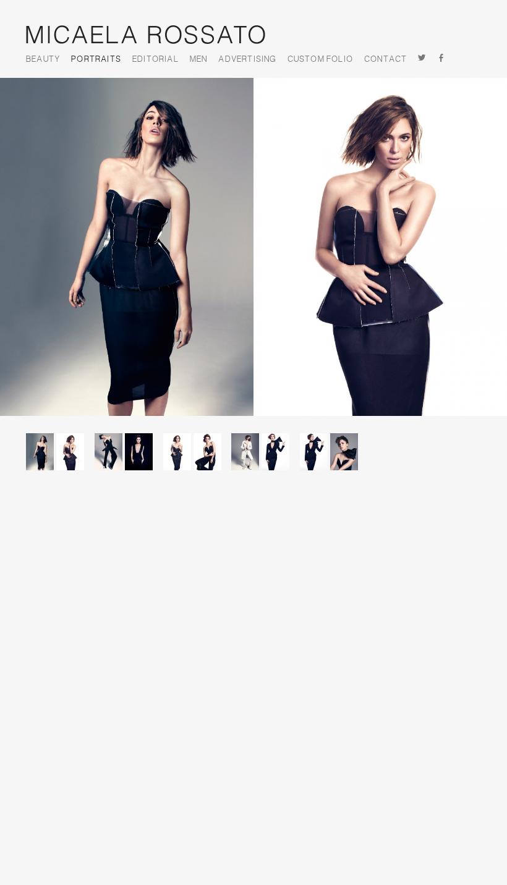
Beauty (43, 59)
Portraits (96, 59)
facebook (442, 59)
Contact (385, 59)
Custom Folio (320, 59)
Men (199, 59)
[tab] (59, 460)
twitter (422, 59)
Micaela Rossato (145, 34)
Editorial (155, 59)
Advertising (247, 59)
